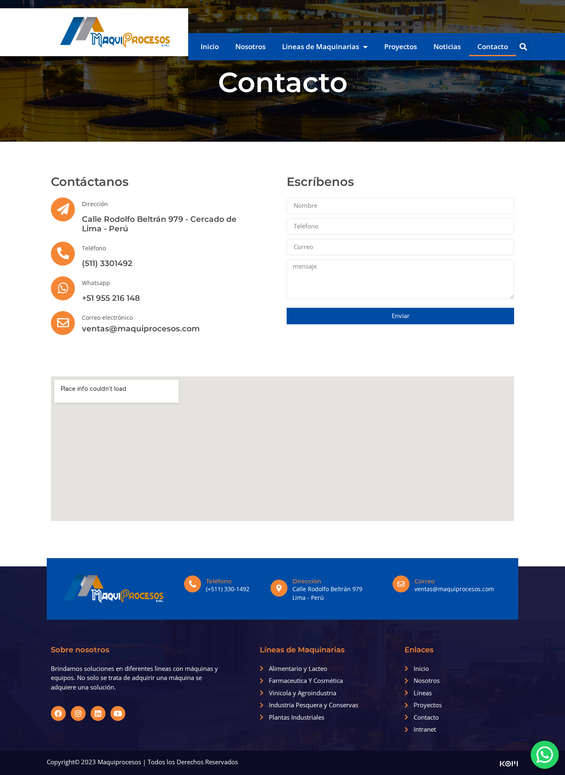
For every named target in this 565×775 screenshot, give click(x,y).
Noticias (447, 46)
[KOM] (509, 764)
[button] (523, 47)
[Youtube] (117, 713)
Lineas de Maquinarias (320, 46)
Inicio (210, 46)
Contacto (492, 46)
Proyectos (400, 46)
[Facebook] (58, 713)
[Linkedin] (98, 713)
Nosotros (250, 46)
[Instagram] (78, 713)
